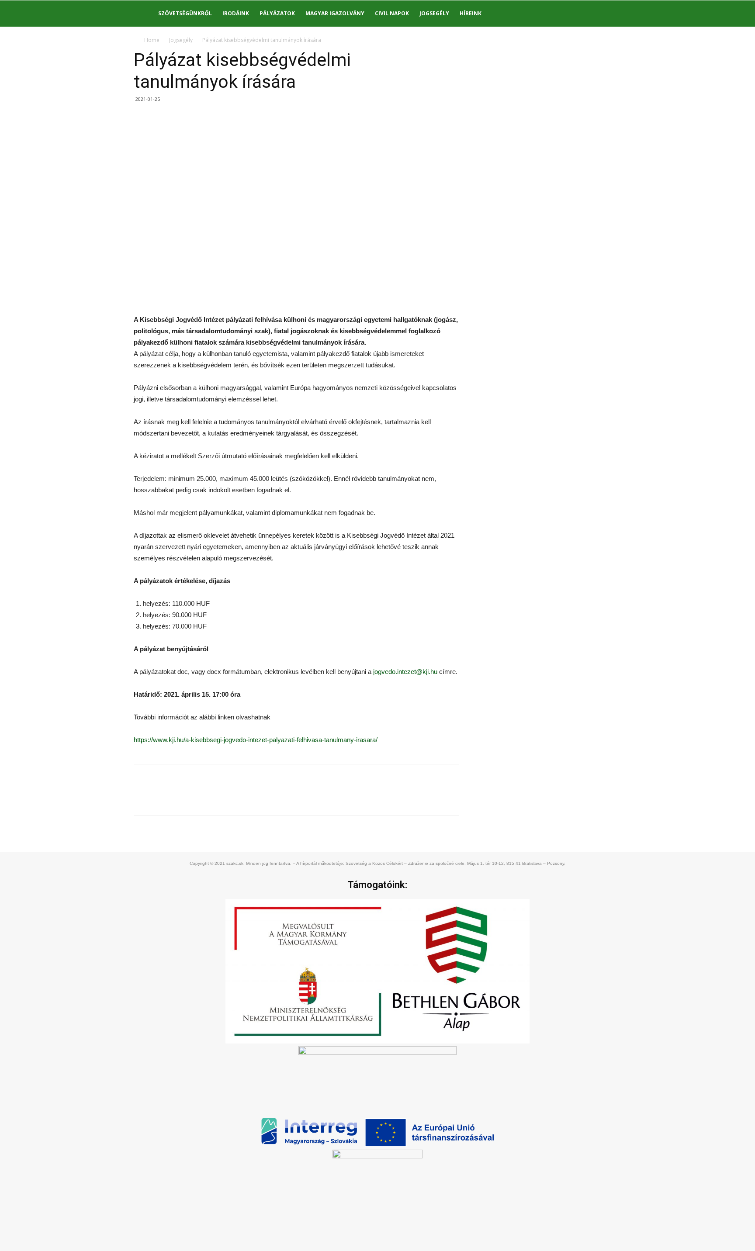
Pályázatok (277, 13)
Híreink (470, 13)
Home (151, 40)
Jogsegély (434, 13)
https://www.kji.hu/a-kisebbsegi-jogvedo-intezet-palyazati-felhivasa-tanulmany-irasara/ (256, 739)
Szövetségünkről (185, 13)
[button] (600, 14)
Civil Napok (392, 13)
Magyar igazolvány (334, 13)
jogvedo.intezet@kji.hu (405, 671)
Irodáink (235, 13)
